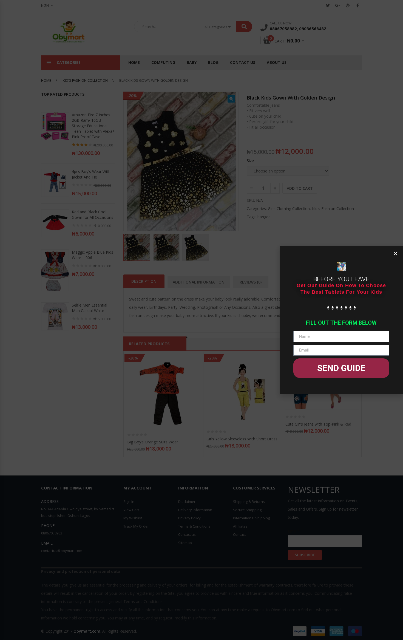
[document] (201, 320)
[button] (395, 253)
